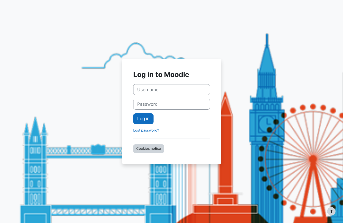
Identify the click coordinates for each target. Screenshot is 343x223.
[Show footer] (331, 211)
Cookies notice (148, 148)
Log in (143, 118)
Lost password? (146, 130)
